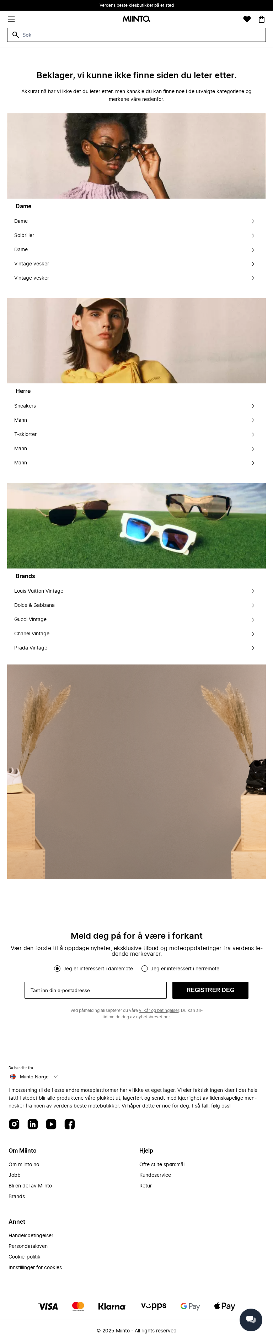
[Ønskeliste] (247, 19)
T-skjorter (25, 434)
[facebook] (69, 1125)
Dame (21, 221)
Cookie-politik (25, 1257)
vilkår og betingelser (159, 1010)
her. (167, 1017)
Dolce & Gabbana (34, 605)
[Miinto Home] (136, 19)
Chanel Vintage (31, 633)
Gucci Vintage (30, 619)
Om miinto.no (24, 1164)
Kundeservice (155, 1175)
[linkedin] (32, 1125)
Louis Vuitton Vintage (38, 591)
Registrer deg (210, 990)
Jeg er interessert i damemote (98, 968)
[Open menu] (11, 19)
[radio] (57, 968)
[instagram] (14, 1125)
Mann (20, 420)
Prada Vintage (30, 648)
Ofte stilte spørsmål (161, 1164)
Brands (17, 1196)
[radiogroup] (136, 968)
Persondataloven (28, 1246)
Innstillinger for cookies (35, 1267)
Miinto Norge (34, 1076)
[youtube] (51, 1125)
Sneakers (25, 406)
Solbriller (24, 235)
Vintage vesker (31, 264)
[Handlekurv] (261, 19)
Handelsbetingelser (31, 1235)
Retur (145, 1186)
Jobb (15, 1175)
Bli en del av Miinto (30, 1186)
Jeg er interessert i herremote (185, 968)
